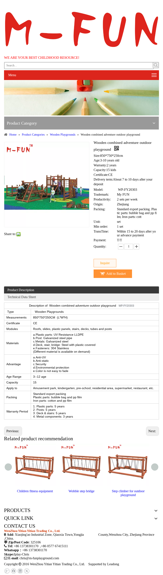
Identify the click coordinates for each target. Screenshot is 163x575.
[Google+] (7, 571)
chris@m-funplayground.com (39, 558)
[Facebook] (13, 571)
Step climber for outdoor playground (128, 493)
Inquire (105, 263)
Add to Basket (116, 273)
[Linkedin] (20, 571)
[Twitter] (26, 571)
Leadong (113, 564)
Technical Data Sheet (21, 297)
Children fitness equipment (35, 491)
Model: (98, 189)
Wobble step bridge (81, 491)
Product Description (20, 290)
